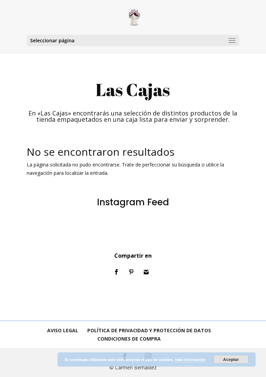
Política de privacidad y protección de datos (149, 330)
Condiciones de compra (129, 338)
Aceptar (231, 359)
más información (190, 359)
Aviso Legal (62, 330)
